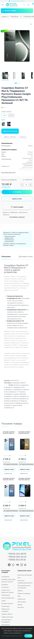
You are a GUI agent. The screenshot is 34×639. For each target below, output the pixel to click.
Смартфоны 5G (9, 407)
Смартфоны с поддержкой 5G (14, 387)
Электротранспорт (7, 598)
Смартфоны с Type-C (11, 396)
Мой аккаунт (22, 602)
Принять (28, 636)
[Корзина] (32, 5)
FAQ (19, 596)
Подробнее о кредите (17, 217)
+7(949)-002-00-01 (17, 556)
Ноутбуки (4, 584)
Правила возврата (24, 593)
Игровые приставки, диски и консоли (8, 581)
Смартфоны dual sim (21, 403)
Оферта (20, 590)
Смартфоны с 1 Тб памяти (16, 392)
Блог (19, 578)
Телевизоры (5, 595)
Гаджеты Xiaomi (6, 614)
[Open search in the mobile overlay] (24, 4)
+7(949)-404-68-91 (17, 553)
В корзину (18, 192)
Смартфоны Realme (18, 383)
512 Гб (11, 115)
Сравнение (21, 599)
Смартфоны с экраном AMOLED (15, 394)
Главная (4, 16)
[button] (2, 4)
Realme (30, 145)
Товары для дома (7, 617)
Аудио (3, 601)
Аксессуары (5, 606)
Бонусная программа (25, 575)
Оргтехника (5, 625)
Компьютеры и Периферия (6, 621)
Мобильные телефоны (5, 610)
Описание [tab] (6, 257)
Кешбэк (6, 187)
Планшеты (5, 587)
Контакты (21, 607)
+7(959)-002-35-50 (17, 559)
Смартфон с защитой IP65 (13, 405)
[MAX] (25, 565)
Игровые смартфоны (21, 385)
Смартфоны (14, 16)
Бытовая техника (7, 603)
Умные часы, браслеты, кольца (7, 591)
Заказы (20, 604)
